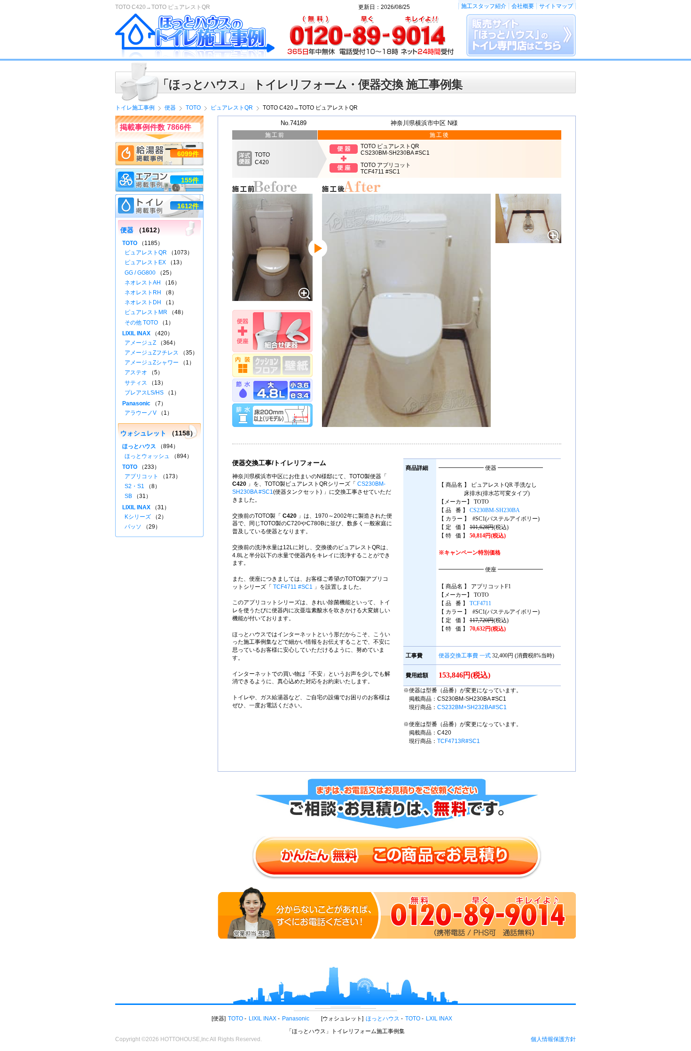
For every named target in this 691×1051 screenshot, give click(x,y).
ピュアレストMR (146, 312)
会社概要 (522, 6)
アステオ (136, 372)
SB (128, 496)
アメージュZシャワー (152, 362)
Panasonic (136, 403)
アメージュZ (140, 343)
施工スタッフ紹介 (483, 6)
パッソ (133, 526)
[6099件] (159, 146)
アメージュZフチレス (152, 352)
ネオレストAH (143, 282)
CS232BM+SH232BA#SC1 (472, 707)
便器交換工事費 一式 (465, 655)
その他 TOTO (141, 322)
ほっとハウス (139, 446)
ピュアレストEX (145, 262)
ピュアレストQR (146, 252)
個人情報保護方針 (553, 1039)
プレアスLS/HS (144, 392)
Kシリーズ (138, 517)
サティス (136, 382)
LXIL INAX (439, 1018)
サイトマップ (556, 6)
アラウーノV (141, 413)
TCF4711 (480, 603)
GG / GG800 (140, 272)
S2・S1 (134, 486)
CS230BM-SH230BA (495, 510)
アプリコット (141, 476)
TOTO (129, 243)
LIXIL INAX (136, 333)
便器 (126, 230)
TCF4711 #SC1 (293, 587)
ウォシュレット (143, 433)
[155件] (159, 172)
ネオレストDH (143, 302)
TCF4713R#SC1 (458, 741)
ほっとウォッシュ (147, 456)
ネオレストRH (143, 292)
